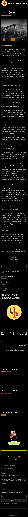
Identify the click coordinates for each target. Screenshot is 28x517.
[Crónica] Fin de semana (7, 276)
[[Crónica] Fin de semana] (24, 277)
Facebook (10, 456)
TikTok (15, 459)
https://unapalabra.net (14, 259)
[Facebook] (6, 456)
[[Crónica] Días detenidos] (14, 403)
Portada (8, 15)
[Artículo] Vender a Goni (7, 283)
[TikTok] (12, 460)
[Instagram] (15, 456)
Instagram (20, 456)
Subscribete (14, 500)
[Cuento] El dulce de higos (7, 341)
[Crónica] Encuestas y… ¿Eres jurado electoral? (22, 344)
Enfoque (4, 15)
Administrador (13, 257)
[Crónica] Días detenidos (9, 412)
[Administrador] (5, 259)
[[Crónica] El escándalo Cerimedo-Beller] (24, 289)
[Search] (25, 266)
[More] (22, 39)
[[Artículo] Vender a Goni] (24, 283)
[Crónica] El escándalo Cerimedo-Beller (10, 289)
